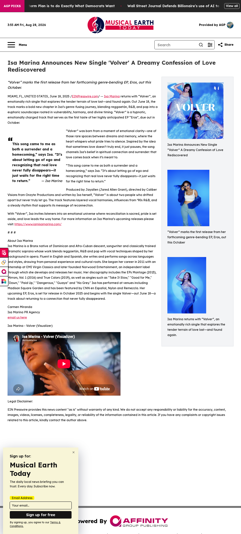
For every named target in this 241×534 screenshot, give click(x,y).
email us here (17, 317)
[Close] (73, 452)
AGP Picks (12, 6)
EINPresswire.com (85, 96)
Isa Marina (112, 96)
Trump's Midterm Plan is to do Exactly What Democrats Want (61, 6)
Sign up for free (40, 514)
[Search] (200, 44)
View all (232, 6)
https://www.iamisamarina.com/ (38, 224)
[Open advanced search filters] (209, 44)
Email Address (22, 498)
